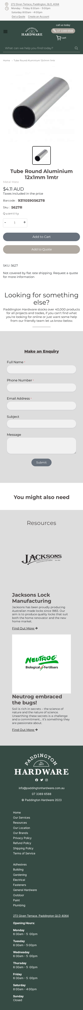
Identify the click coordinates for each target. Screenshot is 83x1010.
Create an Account (38, 16)
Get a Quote (18, 16)
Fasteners (19, 885)
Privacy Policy (22, 838)
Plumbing (19, 905)
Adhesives (20, 864)
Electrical (19, 879)
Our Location (21, 828)
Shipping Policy (23, 848)
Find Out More (23, 628)
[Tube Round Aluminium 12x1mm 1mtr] (41, 103)
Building (18, 869)
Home (6, 60)
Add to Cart (41, 237)
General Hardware (25, 890)
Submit (41, 462)
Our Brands (20, 833)
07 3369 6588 (65, 30)
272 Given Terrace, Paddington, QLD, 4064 (35, 4)
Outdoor (18, 895)
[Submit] (76, 48)
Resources (20, 822)
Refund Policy (22, 843)
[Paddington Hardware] (32, 31)
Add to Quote (41, 249)
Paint (16, 900)
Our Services (21, 817)
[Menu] (9, 31)
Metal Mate (11, 182)
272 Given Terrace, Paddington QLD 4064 (41, 915)
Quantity (11, 213)
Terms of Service (24, 853)
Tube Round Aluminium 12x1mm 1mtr (34, 60)
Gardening (20, 874)
